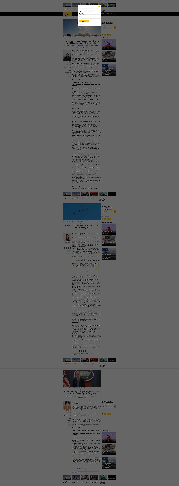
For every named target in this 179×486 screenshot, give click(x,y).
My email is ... (81, 13)
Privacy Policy (81, 24)
